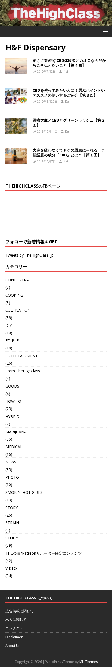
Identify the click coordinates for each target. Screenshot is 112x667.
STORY (11, 507)
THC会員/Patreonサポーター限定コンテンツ (43, 553)
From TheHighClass (22, 370)
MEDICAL (13, 446)
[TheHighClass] (56, 22)
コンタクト (14, 628)
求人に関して (16, 619)
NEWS (10, 462)
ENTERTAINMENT (21, 355)
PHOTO (12, 477)
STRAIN (12, 522)
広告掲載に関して (19, 610)
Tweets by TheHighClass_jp (29, 255)
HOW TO (13, 401)
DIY (8, 325)
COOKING (14, 295)
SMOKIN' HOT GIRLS (23, 492)
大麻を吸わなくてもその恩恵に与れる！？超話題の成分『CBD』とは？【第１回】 (69, 152)
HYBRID (12, 416)
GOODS (12, 386)
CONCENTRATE (19, 279)
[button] (104, 31)
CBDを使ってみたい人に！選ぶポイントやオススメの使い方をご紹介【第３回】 (69, 93)
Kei (65, 71)
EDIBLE (12, 340)
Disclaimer (14, 636)
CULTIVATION (17, 310)
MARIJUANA (16, 431)
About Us (12, 645)
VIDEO (11, 568)
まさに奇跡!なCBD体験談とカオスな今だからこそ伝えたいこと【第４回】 (69, 63)
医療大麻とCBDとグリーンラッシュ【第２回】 (69, 123)
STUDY (11, 537)
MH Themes (88, 661)
